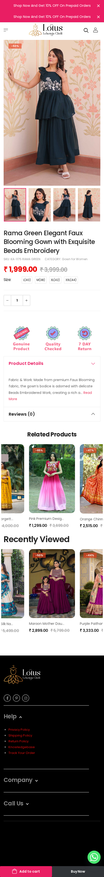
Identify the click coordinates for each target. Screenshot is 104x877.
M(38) (41, 280)
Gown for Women (75, 259)
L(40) (27, 280)
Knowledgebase (21, 747)
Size (7, 279)
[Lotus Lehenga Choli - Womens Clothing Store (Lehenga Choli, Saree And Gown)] (46, 29)
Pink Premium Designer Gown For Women (63, 518)
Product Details (26, 363)
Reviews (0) (22, 414)
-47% (90, 450)
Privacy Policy (19, 729)
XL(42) (55, 280)
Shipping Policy (20, 735)
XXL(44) (71, 280)
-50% (15, 46)
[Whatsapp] (94, 857)
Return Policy (18, 741)
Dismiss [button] (98, 5)
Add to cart (29, 871)
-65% (39, 450)
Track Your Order (21, 753)
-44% (90, 555)
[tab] (52, 363)
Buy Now (78, 871)
